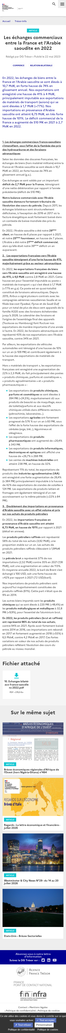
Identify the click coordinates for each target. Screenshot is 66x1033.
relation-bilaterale (41, 65)
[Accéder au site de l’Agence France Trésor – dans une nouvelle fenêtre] (33, 971)
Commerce (18, 65)
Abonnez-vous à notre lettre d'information (33, 955)
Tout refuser (24, 1025)
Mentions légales (38, 1007)
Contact (22, 1007)
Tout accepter (47, 1020)
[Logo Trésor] (28, 9)
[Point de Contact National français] (33, 983)
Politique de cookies (49, 1010)
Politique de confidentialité (21, 1010)
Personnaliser (44, 1025)
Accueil (6, 21)
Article (33, 30)
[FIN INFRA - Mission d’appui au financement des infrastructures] (33, 995)
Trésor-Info (21, 21)
